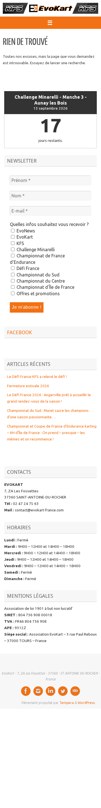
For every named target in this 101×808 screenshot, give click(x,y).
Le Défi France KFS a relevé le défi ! (37, 376)
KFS (19, 243)
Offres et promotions (37, 293)
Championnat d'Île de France (44, 287)
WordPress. (86, 703)
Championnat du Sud (37, 274)
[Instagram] (38, 691)
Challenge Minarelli (35, 249)
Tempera (66, 703)
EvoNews (25, 230)
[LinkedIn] (50, 691)
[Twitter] (63, 691)
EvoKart (24, 236)
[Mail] (75, 691)
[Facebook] (26, 691)
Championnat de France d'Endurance (37, 258)
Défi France (27, 268)
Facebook (19, 332)
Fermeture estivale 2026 (28, 386)
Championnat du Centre (40, 280)
